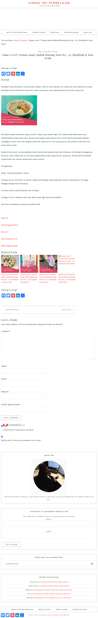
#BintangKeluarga (9, 246)
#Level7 (4, 232)
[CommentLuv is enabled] (14, 426)
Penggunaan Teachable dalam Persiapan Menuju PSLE (53, 590)
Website (5, 392)
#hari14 (4, 218)
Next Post (66, 310)
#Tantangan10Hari (9, 225)
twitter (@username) (10, 404)
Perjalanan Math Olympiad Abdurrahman (53, 582)
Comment (6, 331)
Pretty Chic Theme (36, 615)
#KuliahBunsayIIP (9, 239)
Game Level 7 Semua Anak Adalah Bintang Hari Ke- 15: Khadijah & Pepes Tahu (9, 278)
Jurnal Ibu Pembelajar (49, 3)
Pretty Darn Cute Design (58, 615)
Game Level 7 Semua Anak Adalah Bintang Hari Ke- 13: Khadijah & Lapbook (28, 278)
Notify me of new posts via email (19, 430)
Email (4, 379)
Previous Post (13, 310)
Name (4, 366)
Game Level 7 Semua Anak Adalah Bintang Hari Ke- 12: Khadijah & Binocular (48, 278)
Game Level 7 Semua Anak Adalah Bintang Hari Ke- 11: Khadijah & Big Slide (67, 278)
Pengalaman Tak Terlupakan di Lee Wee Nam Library (53, 598)
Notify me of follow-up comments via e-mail (21, 440)
